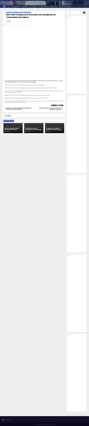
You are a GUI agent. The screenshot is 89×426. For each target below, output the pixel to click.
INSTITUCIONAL (15, 6)
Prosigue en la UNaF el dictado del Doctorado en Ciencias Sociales (53, 130)
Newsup (48, 424)
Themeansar (53, 424)
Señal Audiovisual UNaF (27, 12)
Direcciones (53, 6)
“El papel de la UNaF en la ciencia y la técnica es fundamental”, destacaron (50, 108)
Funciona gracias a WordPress (39, 424)
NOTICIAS (21, 12)
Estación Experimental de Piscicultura (12, 12)
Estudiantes (24, 6)
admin (9, 20)
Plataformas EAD (43, 6)
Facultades (33, 6)
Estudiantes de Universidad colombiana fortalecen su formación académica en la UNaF (18, 108)
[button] (85, 6)
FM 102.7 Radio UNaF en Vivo (65, 6)
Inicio (8, 6)
